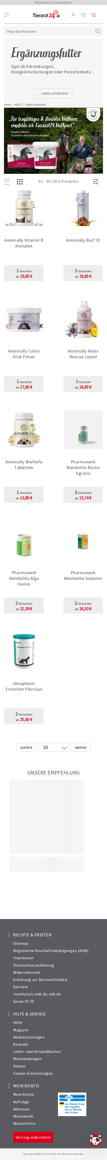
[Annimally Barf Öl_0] (83, 208)
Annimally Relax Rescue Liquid (83, 353)
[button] (24, 244)
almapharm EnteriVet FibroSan (23, 686)
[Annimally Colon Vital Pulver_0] (24, 319)
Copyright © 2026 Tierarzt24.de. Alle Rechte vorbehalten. (53, 1154)
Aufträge (21, 1101)
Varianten (83, 271)
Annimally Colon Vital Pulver (24, 353)
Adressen (21, 1108)
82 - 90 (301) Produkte (58, 181)
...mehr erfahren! (54, 93)
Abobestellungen (29, 1037)
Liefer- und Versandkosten (37, 1051)
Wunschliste (24, 1123)
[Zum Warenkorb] (93, 15)
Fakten (19, 1066)
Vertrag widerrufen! (33, 1137)
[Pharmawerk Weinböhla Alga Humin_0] (24, 541)
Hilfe (17, 1022)
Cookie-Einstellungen (33, 1073)
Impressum (23, 957)
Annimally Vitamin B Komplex (24, 243)
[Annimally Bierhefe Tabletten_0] (24, 430)
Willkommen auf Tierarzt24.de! (53, 2)
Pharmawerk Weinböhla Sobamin (83, 575)
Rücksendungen (27, 1058)
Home (7, 104)
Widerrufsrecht (27, 972)
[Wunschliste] (83, 15)
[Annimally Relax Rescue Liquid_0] (83, 319)
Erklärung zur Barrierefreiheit (40, 979)
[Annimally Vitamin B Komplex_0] (24, 208)
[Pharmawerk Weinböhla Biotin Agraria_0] (83, 430)
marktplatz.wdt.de (30, 993)
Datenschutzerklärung (33, 965)
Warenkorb (23, 1116)
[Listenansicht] (8, 182)
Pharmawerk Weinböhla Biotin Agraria (83, 467)
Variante (24, 271)
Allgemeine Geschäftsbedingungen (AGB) (51, 950)
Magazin (21, 1029)
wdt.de (55, 993)
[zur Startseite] (46, 14)
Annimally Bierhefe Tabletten (24, 464)
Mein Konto (23, 1094)
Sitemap (21, 943)
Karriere (20, 986)
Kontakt (21, 1044)
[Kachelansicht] (21, 182)
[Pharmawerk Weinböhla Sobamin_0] (83, 541)
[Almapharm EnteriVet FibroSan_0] (24, 652)
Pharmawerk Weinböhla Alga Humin (24, 578)
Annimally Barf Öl (83, 240)
